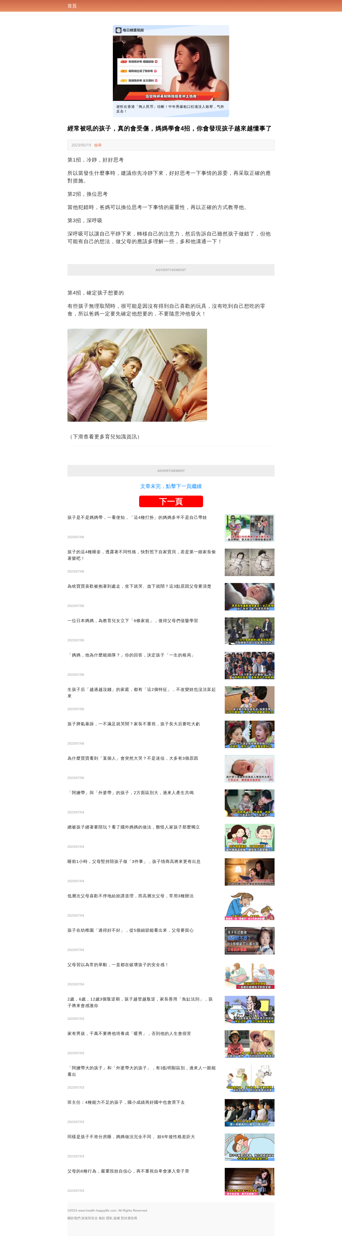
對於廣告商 (129, 1218)
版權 (117, 1218)
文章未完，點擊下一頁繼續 (171, 486)
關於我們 (73, 1218)
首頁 (72, 5)
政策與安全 (89, 1218)
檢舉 (98, 145)
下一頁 (171, 501)
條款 (102, 1218)
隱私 (109, 1218)
